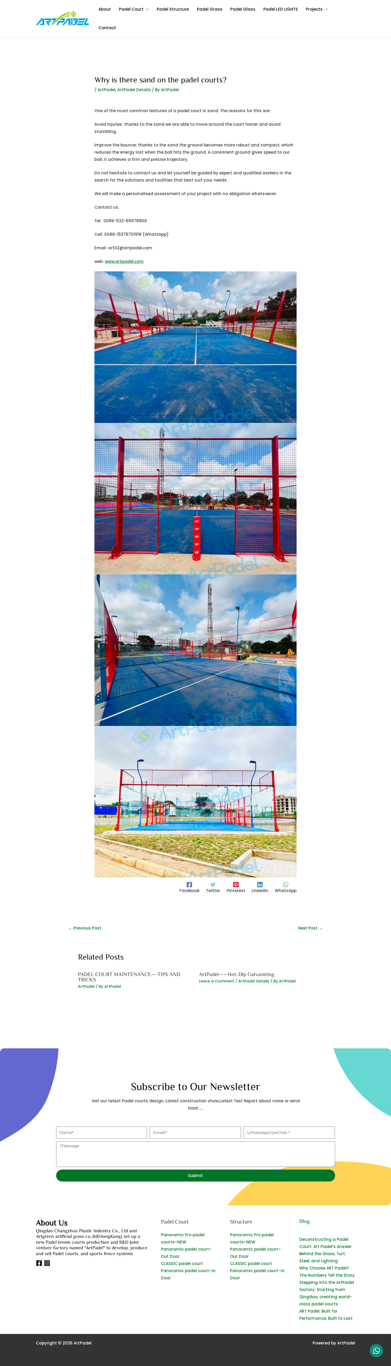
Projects (314, 9)
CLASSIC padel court (182, 1263)
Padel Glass (242, 9)
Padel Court (131, 9)
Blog (304, 1221)
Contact (107, 28)
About (104, 9)
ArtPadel (106, 90)
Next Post (310, 928)
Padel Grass (209, 9)
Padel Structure (173, 9)
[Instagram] (47, 1263)
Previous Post (84, 928)
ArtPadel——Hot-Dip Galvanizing (236, 974)
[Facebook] (39, 1263)
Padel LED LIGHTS (280, 9)
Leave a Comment (216, 981)
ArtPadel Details (134, 90)
